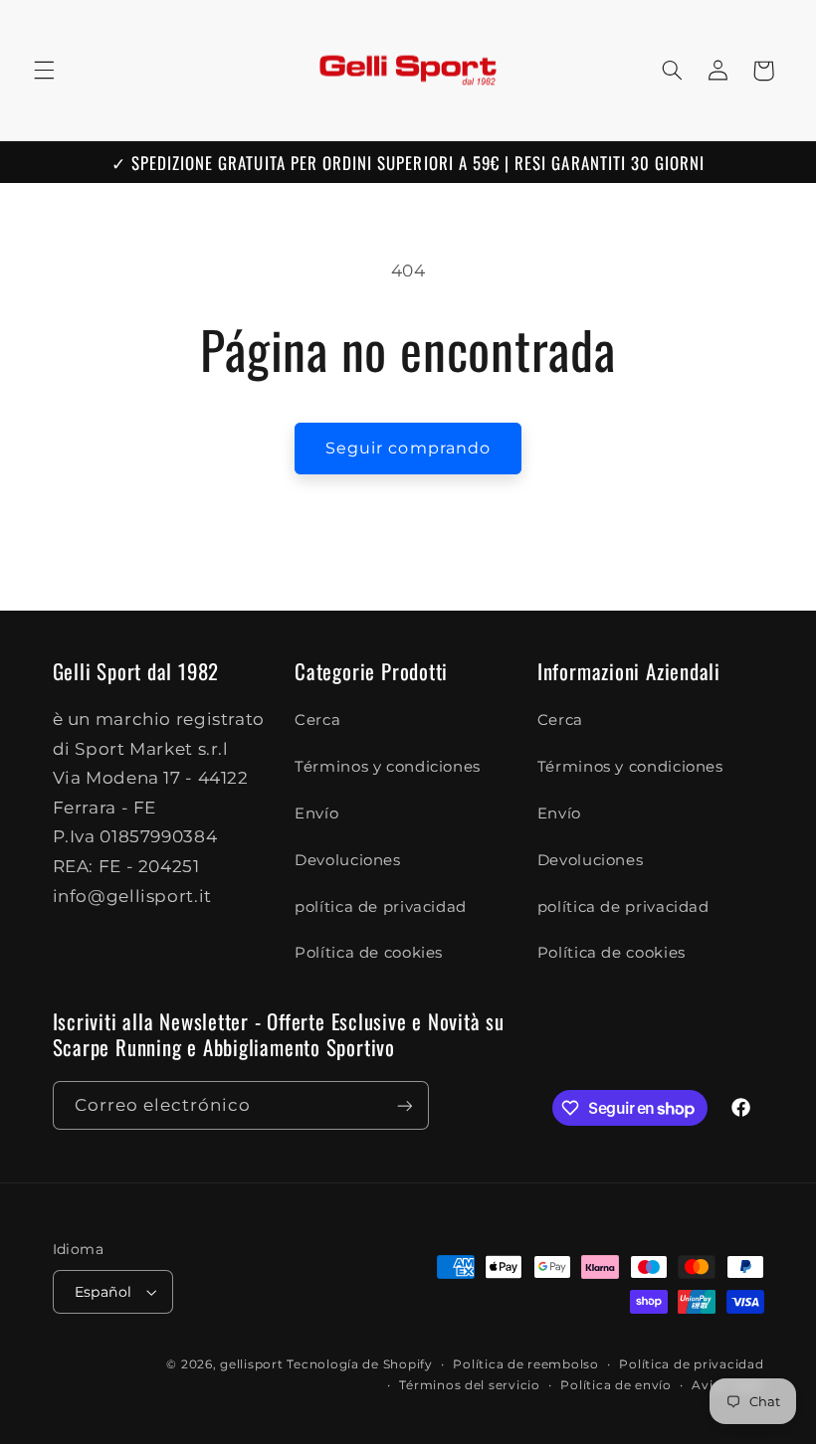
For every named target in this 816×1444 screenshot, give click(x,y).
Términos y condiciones (388, 767)
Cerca (317, 720)
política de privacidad (381, 907)
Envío (316, 813)
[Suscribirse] (404, 1105)
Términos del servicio (469, 1385)
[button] (44, 70)
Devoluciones (348, 860)
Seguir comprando (408, 448)
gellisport (251, 1364)
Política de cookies (369, 953)
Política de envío (616, 1385)
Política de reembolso (525, 1364)
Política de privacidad (691, 1364)
